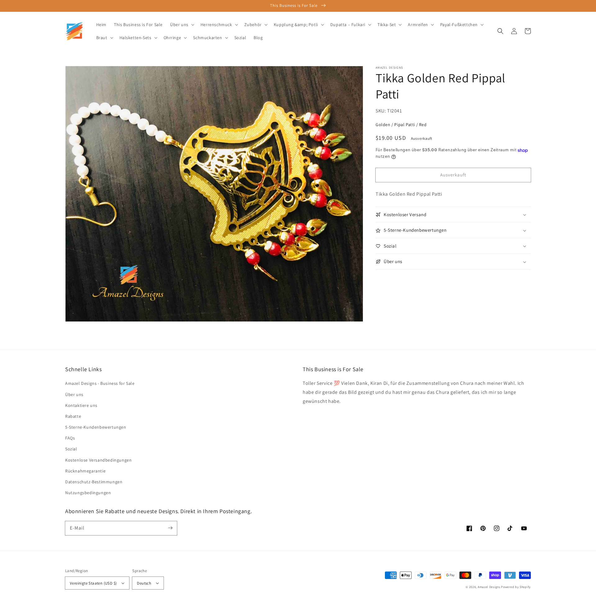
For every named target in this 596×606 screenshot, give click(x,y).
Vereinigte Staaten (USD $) (93, 583)
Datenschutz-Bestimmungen (93, 482)
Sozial (71, 449)
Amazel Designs (489, 587)
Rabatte (73, 416)
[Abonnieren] (170, 528)
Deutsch (144, 583)
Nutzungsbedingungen (88, 492)
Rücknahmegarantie (85, 471)
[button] (500, 31)
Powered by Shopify (516, 587)
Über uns (74, 394)
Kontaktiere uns (81, 405)
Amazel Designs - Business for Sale (99, 383)
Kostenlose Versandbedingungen (98, 460)
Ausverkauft (453, 175)
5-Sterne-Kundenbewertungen (95, 427)
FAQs (70, 438)
